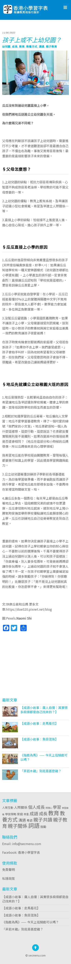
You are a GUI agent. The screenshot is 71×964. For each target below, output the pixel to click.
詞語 (34, 825)
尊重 (26, 814)
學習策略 (10, 814)
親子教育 (51, 46)
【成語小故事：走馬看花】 (39, 723)
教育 (22, 46)
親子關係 (17, 825)
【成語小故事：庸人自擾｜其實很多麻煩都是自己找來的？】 (44, 709)
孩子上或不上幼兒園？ (31, 39)
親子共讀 (42, 819)
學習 (57, 807)
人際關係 (20, 807)
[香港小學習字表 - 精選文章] (35, 8)
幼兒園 (6, 46)
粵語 (30, 820)
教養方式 (31, 46)
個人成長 (36, 807)
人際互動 (7, 808)
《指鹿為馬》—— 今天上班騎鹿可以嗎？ (43, 757)
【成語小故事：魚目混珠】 (39, 739)
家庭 (20, 814)
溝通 (41, 46)
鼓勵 (43, 827)
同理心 (49, 807)
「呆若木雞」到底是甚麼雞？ (40, 770)
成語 (34, 813)
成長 (15, 46)
